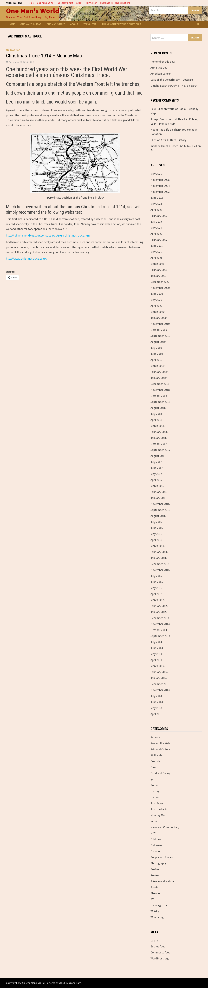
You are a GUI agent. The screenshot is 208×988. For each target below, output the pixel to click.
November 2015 (160, 570)
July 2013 (156, 696)
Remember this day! (162, 61)
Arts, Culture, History (173, 140)
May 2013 (156, 708)
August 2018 (158, 408)
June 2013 (156, 702)
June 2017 (156, 468)
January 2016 (158, 558)
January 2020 (158, 318)
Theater (155, 893)
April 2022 (156, 234)
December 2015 (159, 564)
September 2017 (160, 450)
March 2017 (157, 486)
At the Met (156, 755)
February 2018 (159, 432)
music (154, 821)
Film (153, 767)
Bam (78, 982)
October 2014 (158, 630)
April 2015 (156, 594)
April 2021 (156, 258)
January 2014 (158, 678)
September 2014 (160, 636)
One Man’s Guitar (45, 2)
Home (31, 2)
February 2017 (159, 492)
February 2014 (159, 672)
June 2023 (156, 198)
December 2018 (159, 384)
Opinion (155, 851)
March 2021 (157, 264)
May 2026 (156, 174)
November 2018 (160, 390)
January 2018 (158, 438)
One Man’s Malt (65, 2)
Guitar (154, 785)
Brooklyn (155, 761)
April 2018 (156, 420)
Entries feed (157, 946)
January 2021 (158, 276)
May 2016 (156, 534)
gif (152, 779)
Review (154, 875)
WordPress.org (159, 958)
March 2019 (157, 366)
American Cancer (160, 73)
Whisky (154, 911)
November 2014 (160, 624)
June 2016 (156, 528)
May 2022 (156, 228)
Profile (154, 869)
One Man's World (32, 10)
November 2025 (160, 180)
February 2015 (159, 606)
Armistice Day (158, 67)
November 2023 (160, 192)
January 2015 (158, 612)
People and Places (161, 857)
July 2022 (156, 222)
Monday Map (13, 49)
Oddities (155, 839)
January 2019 (158, 378)
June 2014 (156, 648)
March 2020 (157, 312)
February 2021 (159, 270)
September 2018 (160, 402)
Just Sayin (156, 803)
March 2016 (157, 546)
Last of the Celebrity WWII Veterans (172, 79)
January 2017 (158, 498)
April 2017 (156, 480)
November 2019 (160, 324)
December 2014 (159, 618)
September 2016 (160, 510)
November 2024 (160, 186)
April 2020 (156, 306)
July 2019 (156, 348)
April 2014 (156, 660)
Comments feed (160, 952)
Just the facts (159, 809)
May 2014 (156, 654)
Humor (154, 797)
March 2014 (157, 666)
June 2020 (156, 294)
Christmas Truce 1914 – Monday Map (44, 56)
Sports (154, 887)
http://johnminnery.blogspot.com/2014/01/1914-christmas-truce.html (48, 235)
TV (152, 899)
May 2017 (156, 474)
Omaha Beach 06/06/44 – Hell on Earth (173, 85)
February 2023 (159, 216)
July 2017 (156, 462)
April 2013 (156, 714)
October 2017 (158, 444)
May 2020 (156, 300)
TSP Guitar (91, 2)
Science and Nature (162, 881)
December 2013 (159, 684)
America (155, 737)
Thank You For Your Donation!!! (115, 2)
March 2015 (157, 600)
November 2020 (160, 288)
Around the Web (160, 743)
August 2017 (158, 456)
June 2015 (156, 582)
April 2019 (156, 360)
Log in (154, 940)
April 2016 (156, 540)
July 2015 (156, 576)
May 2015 (156, 588)
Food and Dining (160, 773)
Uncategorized (159, 905)
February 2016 (159, 552)
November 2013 (160, 690)
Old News (156, 845)
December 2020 (159, 282)
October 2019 (158, 330)
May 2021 (156, 252)
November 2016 (160, 504)
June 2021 (156, 246)
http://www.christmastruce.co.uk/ (26, 258)
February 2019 (159, 372)
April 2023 (156, 210)
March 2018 (157, 426)
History (154, 791)
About (79, 2)
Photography (158, 863)
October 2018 (158, 396)
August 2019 (158, 342)
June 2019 (156, 354)
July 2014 (156, 642)
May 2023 (156, 204)
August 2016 (158, 516)
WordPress (65, 982)
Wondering (157, 917)
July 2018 (156, 414)
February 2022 (159, 240)
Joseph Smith (158, 119)
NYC (153, 833)
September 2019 (160, 336)
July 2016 (156, 522)
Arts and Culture (160, 749)
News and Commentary (164, 827)
